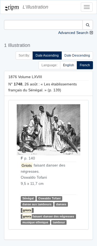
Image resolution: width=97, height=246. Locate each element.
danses (61, 204)
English (68, 65)
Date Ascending (47, 55)
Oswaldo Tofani (49, 198)
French (85, 65)
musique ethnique (35, 222)
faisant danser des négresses (48, 216)
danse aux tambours (36, 204)
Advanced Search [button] (73, 32)
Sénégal (28, 198)
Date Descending (77, 55)
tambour (59, 222)
